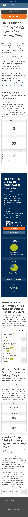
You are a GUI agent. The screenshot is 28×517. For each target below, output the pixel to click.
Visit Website (14, 232)
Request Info (14, 229)
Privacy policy (19, 500)
